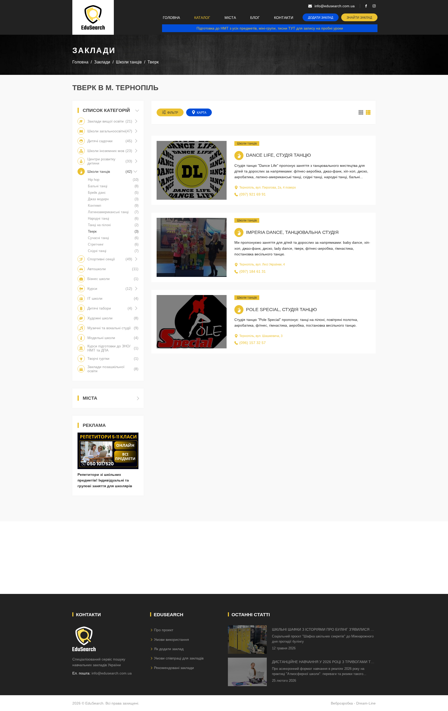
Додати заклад (320, 17)
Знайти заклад (359, 17)
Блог (255, 18)
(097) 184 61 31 (252, 271)
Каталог (202, 18)
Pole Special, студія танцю (281, 309)
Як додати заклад (169, 649)
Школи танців (247, 143)
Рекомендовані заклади (174, 668)
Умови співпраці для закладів (179, 658)
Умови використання (171, 639)
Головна (171, 18)
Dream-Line (366, 703)
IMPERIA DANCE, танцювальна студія (292, 232)
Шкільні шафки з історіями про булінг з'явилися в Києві (322, 629)
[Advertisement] (224, 557)
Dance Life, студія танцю (278, 155)
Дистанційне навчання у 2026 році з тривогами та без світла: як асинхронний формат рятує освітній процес (322, 662)
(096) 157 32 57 (252, 343)
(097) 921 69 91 (252, 194)
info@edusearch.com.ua (112, 673)
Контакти (283, 18)
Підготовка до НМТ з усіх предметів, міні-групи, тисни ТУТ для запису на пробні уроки (270, 28)
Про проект (163, 630)
